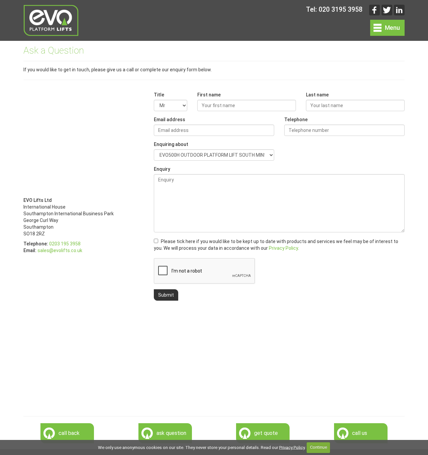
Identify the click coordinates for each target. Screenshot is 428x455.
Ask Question (171, 433)
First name (209, 94)
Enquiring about (171, 144)
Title (159, 94)
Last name (317, 94)
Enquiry (162, 169)
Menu (392, 27)
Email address (169, 119)
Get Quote (266, 433)
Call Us (359, 433)
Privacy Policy (283, 248)
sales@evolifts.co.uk (59, 250)
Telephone (296, 119)
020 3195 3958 (340, 9)
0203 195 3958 (65, 243)
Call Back (69, 433)
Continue (318, 447)
